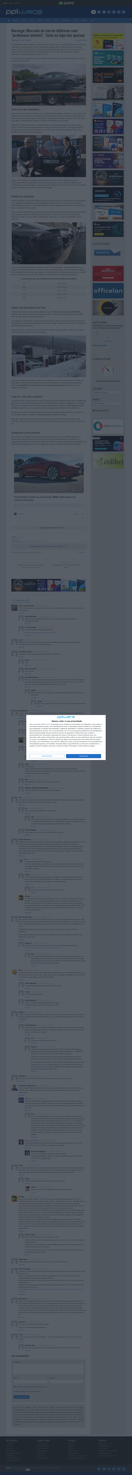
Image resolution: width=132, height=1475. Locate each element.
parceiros (47, 724)
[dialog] (66, 737)
